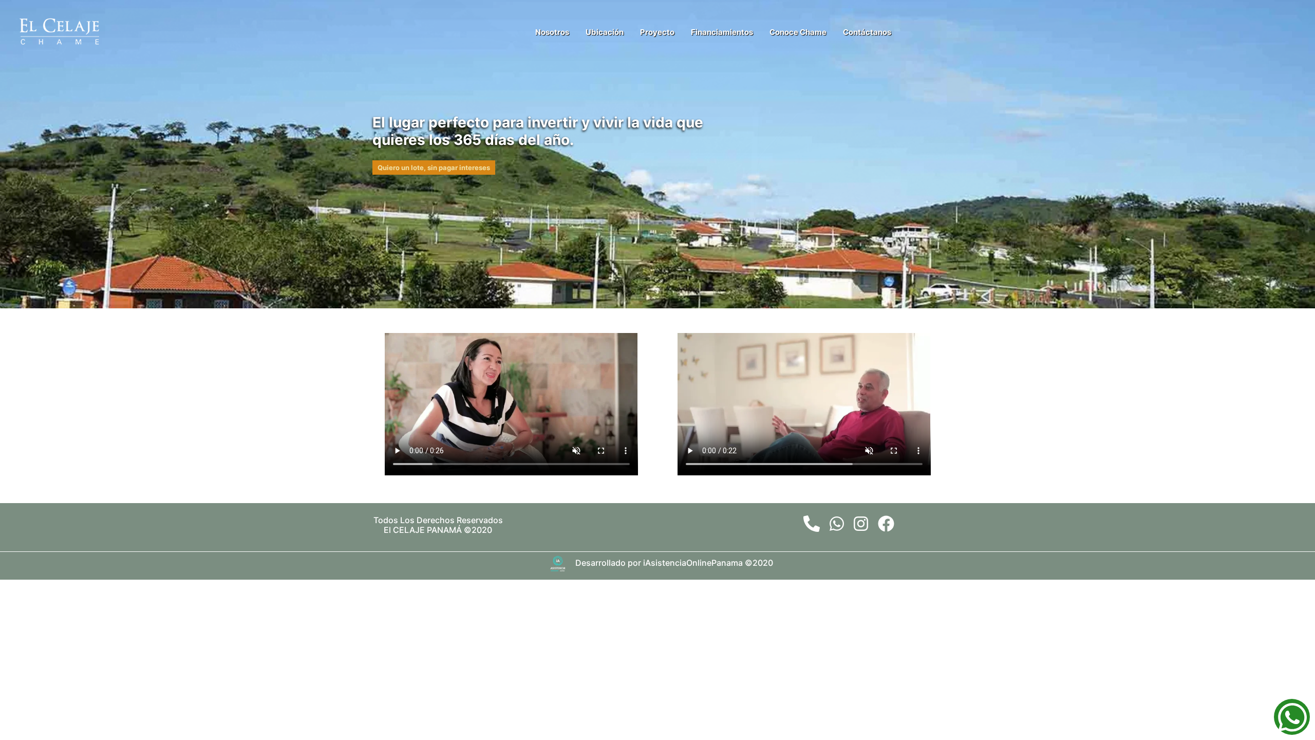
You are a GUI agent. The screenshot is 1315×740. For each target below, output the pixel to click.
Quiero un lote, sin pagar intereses (434, 167)
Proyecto (657, 32)
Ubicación (605, 32)
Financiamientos (722, 32)
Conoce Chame (797, 32)
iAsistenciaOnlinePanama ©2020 (708, 563)
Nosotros (552, 32)
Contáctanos (867, 32)
